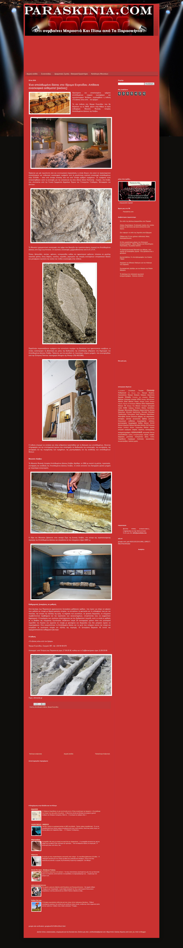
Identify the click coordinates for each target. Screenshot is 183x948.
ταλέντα (130, 441)
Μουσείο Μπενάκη (148, 412)
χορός (136, 441)
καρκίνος (141, 430)
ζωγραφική (132, 423)
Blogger (143, 932)
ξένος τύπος (149, 437)
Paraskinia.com (128, 212)
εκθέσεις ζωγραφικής (137, 421)
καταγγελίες (149, 430)
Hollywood (122, 393)
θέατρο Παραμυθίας (136, 427)
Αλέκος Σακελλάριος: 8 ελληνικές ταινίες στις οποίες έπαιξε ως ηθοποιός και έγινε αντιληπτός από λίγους (137, 227)
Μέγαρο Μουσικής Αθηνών (128, 410)
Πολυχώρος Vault (133, 414)
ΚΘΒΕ (125, 408)
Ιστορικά (151, 406)
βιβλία (144, 419)
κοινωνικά (136, 432)
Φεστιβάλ (121, 416)
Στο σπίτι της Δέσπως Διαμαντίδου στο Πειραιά (135, 221)
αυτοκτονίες (137, 419)
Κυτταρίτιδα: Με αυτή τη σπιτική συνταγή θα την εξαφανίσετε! (60, 841)
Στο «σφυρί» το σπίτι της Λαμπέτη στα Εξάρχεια (136, 233)
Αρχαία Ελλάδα (124, 397)
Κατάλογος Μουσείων (99, 74)
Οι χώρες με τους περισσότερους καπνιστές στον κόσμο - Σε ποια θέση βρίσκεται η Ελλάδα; (70, 856)
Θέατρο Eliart (122, 401)
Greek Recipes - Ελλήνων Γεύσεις (43, 870)
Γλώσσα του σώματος (140, 397)
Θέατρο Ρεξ (131, 406)
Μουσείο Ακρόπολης (133, 412)
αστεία (128, 419)
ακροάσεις (150, 416)
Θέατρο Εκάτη (144, 401)
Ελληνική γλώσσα (130, 399)
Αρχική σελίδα (32, 74)
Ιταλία (120, 408)
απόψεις (121, 419)
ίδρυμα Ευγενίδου (53, 707)
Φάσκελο (34, 855)
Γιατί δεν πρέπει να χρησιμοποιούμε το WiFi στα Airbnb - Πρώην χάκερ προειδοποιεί (67, 826)
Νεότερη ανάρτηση (35, 754)
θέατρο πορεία (149, 427)
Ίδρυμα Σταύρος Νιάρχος (137, 395)
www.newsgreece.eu (38, 885)
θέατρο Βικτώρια (134, 425)
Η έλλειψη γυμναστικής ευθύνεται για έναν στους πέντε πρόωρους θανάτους (65, 902)
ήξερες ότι (142, 416)
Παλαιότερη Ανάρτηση (102, 754)
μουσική (129, 437)
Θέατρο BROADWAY (147, 399)
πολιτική (140, 439)
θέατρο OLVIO (149, 423)
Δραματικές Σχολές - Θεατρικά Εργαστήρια (71, 74)
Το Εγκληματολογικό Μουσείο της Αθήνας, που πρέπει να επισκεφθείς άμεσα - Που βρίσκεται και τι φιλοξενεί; (136, 251)
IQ (129, 393)
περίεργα (131, 439)
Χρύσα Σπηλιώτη (131, 416)
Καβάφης (131, 408)
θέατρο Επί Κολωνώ (147, 425)
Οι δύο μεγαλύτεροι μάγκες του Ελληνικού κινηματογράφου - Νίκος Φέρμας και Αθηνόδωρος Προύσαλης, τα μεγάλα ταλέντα (136, 244)
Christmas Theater (136, 391)
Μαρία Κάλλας (144, 410)
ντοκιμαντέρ (139, 437)
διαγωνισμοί (122, 421)
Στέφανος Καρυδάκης (147, 414)
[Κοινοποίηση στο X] (39, 704)
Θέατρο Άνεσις (133, 401)
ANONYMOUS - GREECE (40, 824)
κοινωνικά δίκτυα (148, 432)
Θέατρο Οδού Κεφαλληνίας (145, 403)
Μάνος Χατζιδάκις (148, 408)
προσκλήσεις (150, 439)
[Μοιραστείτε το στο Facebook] (42, 704)
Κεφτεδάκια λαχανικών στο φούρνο (53, 872)
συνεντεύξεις (123, 441)
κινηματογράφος (124, 432)
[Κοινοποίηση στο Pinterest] (44, 704)
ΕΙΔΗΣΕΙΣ (34, 809)
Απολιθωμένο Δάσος (41, 707)
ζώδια (140, 423)
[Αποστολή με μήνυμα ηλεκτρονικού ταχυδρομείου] (34, 704)
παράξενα (122, 439)
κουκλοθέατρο (123, 434)
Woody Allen (135, 393)
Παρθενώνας (122, 414)
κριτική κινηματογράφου (135, 434)
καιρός (134, 430)
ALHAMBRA (121, 390)
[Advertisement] (74, 41)
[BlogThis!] (37, 704)
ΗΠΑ (139, 399)
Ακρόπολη (150, 395)
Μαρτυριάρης (35, 840)
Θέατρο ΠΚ (122, 406)
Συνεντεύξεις (46, 74)
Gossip (150, 390)
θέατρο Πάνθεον (123, 427)
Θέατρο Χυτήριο (141, 406)
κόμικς (146, 434)
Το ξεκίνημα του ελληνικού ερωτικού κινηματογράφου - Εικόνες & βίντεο (132, 275)
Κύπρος (137, 408)
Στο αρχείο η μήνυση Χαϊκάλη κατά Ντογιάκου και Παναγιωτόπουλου (63, 887)
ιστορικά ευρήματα (124, 430)
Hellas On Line (36, 900)
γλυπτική (151, 419)
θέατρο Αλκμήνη (123, 425)
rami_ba (132, 932)
